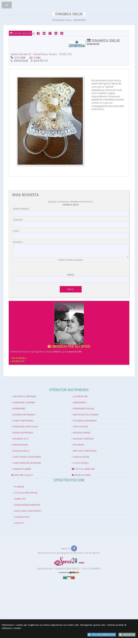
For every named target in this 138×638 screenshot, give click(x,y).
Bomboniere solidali (84, 408)
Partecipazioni (20, 445)
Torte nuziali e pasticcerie (27, 457)
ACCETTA (128, 634)
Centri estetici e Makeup (86, 414)
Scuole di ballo (21, 451)
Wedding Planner (22, 469)
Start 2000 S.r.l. (74, 568)
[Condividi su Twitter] (44, 33)
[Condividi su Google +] (50, 33)
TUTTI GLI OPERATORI (84, 469)
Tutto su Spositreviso (26, 493)
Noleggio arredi (81, 432)
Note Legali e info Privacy (28, 511)
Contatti (19, 523)
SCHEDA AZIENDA (21, 33)
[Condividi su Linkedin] (56, 33)
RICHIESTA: (18, 242)
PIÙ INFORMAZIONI (102, 634)
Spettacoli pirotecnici (85, 451)
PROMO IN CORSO (82, 475)
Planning (19, 486)
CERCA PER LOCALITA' (23, 475)
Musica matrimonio (23, 432)
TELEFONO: (18, 220)
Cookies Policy (22, 517)
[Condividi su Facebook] (38, 33)
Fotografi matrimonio (85, 420)
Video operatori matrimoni (27, 463)
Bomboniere (19, 408)
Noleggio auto (21, 438)
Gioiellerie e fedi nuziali (25, 426)
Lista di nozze (80, 426)
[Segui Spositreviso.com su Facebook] (74, 548)
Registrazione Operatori (27, 505)
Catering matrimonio (24, 414)
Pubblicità (20, 499)
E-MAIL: (16, 231)
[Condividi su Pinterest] (62, 33)
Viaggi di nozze (81, 457)
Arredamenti (80, 402)
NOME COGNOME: (21, 208)
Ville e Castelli (81, 463)
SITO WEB (19, 57)
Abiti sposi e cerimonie (24, 396)
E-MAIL (36, 57)
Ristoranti (78, 445)
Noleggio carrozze (83, 438)
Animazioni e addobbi (24, 402)
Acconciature (80, 396)
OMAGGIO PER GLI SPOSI (70, 346)
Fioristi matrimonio (23, 420)
